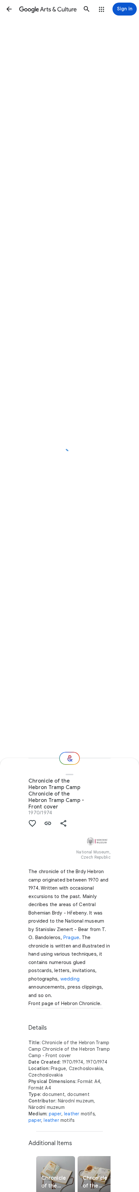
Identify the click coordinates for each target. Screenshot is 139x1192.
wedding (70, 979)
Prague (71, 937)
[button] (9, 9)
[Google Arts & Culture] (48, 9)
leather (71, 1114)
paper (55, 1114)
